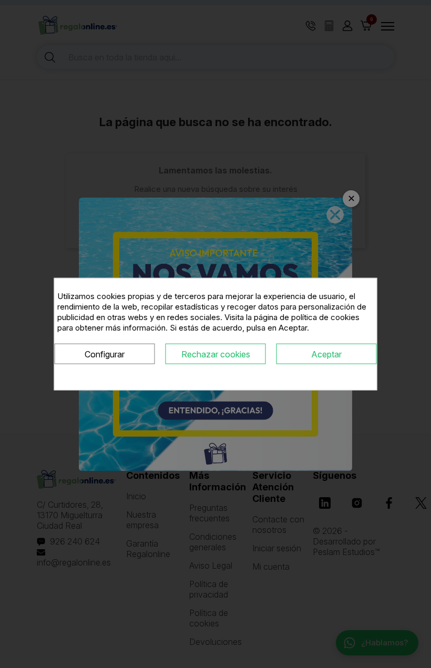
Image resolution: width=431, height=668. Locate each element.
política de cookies (325, 317)
